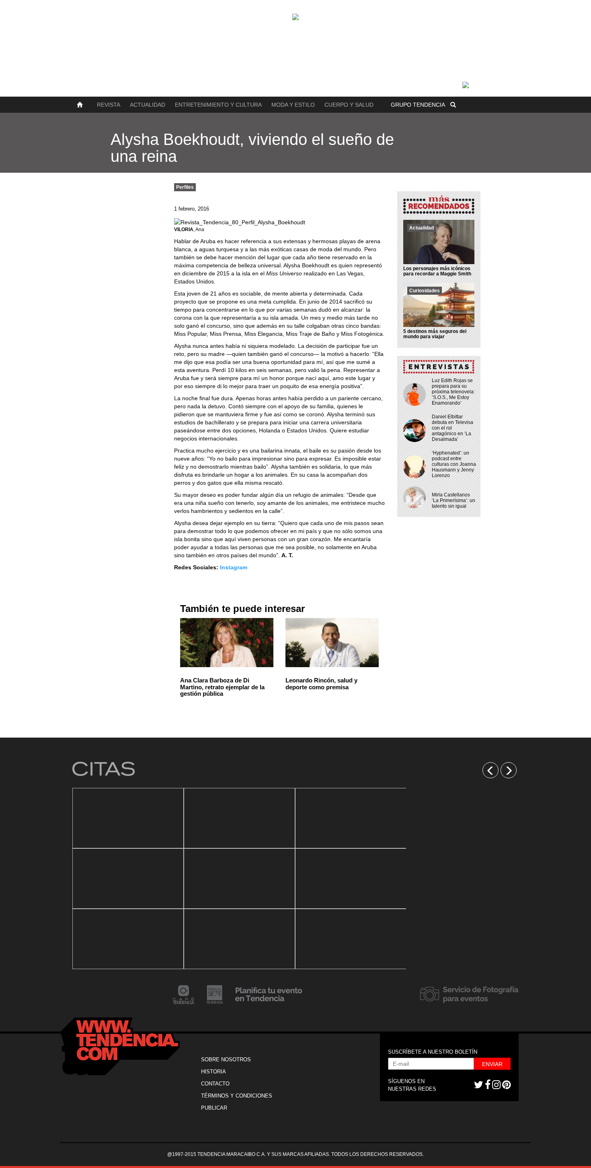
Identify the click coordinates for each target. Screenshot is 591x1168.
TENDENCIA (418, 104)
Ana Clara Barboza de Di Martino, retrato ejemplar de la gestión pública (222, 687)
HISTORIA (213, 1072)
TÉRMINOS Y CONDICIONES (236, 1096)
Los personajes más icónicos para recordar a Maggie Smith (437, 271)
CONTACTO (215, 1084)
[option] (128, 878)
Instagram (233, 567)
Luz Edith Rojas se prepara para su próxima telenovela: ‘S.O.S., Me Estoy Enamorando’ (453, 392)
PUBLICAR (214, 1108)
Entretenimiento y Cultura (218, 104)
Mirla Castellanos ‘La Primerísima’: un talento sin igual (453, 500)
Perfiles (185, 187)
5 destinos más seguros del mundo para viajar (434, 334)
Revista (108, 104)
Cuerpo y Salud (348, 104)
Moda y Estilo (293, 104)
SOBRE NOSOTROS (226, 1059)
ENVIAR (492, 1064)
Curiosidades (424, 291)
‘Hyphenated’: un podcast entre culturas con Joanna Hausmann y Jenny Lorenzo (454, 464)
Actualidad (147, 104)
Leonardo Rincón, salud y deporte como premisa (321, 683)
